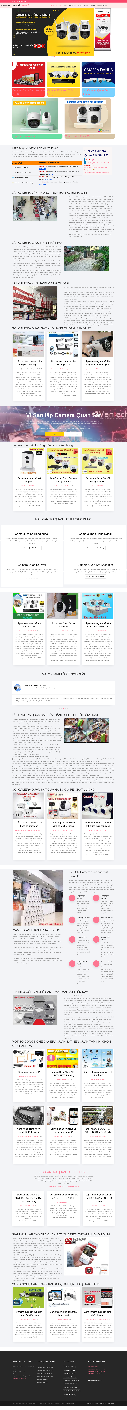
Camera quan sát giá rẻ (19, 1378)
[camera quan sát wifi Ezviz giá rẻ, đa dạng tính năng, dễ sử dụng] (88, 115)
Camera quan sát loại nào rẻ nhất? (97, 163)
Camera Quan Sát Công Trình (95, 576)
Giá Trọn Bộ (42, 169)
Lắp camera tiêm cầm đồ (70, 1383)
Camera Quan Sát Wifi (69, 5)
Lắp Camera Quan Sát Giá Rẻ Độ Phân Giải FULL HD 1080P (99, 1198)
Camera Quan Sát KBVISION (27, 631)
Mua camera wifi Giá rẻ (32, 578)
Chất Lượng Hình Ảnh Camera (97, 1136)
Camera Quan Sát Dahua (44, 1373)
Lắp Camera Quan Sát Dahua (62, 486)
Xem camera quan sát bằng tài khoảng (96, 1319)
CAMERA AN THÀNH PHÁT (19, 1)
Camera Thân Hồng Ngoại (95, 533)
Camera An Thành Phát (21, 1361)
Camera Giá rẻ (69, 1403)
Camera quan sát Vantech (45, 1376)
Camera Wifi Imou (42, 1379)
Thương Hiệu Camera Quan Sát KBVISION (27, 830)
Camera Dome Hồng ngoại (32, 533)
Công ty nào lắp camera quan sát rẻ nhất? (96, 172)
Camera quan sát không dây (96, 1371)
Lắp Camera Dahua (62, 1202)
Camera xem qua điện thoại (96, 1369)
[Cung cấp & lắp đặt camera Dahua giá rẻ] (98, 74)
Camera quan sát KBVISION (45, 1367)
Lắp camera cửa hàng (70, 1377)
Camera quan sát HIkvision (45, 1370)
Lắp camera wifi (72, 434)
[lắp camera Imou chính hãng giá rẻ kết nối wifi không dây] (35, 115)
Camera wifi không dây (97, 1079)
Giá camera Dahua (92, 1403)
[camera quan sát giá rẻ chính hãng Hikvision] (28, 74)
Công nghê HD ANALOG (62, 1079)
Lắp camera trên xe (69, 1373)
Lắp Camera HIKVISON (98, 1205)
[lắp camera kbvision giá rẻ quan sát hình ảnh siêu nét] (63, 74)
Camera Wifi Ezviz (42, 1382)
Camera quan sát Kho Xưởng (95, 548)
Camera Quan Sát (15, 5)
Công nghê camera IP (29, 1072)
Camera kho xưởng (69, 1394)
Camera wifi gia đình (69, 1370)
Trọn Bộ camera (83, 5)
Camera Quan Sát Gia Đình (32, 548)
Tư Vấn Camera (102, 5)
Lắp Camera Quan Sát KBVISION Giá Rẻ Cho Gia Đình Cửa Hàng (28, 1198)
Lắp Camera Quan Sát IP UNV (97, 830)
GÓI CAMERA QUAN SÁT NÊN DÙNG (63, 1172)
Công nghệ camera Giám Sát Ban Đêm (27, 1136)
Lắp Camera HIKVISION (97, 486)
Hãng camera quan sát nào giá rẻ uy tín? (96, 167)
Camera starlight (93, 1366)
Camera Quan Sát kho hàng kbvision (62, 369)
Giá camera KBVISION (107, 1403)
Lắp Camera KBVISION (28, 486)
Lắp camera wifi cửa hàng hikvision (62, 830)
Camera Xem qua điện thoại (71, 1380)
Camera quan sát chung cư (71, 1390)
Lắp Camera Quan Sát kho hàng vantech (97, 369)
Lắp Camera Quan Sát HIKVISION (97, 631)
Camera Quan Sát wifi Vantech (62, 631)
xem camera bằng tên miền (28, 1319)
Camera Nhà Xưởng (69, 1366)
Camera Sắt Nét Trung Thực (27, 1076)
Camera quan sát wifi (62, 1319)
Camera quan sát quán (70, 1387)
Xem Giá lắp (48, 179)
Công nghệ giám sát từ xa (62, 1136)
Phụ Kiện (92, 5)
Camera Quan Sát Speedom (95, 564)
